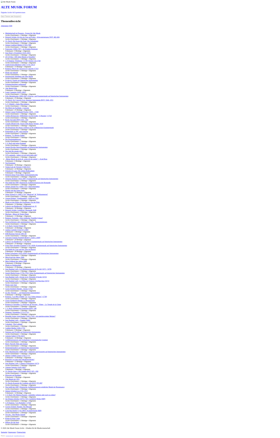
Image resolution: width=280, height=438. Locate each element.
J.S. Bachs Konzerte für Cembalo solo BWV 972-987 (23, 383)
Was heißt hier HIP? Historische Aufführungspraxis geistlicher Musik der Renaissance (35, 387)
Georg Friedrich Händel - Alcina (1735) (19, 289)
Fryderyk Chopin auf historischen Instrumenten (21, 80)
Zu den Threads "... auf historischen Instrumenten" (22, 293)
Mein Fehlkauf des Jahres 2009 (16, 261)
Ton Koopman (10, 163)
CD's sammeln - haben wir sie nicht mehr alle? (21, 155)
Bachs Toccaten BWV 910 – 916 (16, 120)
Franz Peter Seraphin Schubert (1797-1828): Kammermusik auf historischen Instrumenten (36, 245)
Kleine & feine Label (12, 418)
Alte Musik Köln (11, 88)
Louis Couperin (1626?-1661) (15, 92)
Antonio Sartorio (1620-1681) (15, 367)
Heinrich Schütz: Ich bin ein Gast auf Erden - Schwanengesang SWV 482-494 (32, 37)
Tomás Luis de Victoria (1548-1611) (17, 167)
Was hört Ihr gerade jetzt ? (14, 151)
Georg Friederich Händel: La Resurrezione (20, 301)
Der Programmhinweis (13, 139)
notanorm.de (9, 436)
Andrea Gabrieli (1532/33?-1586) (16, 230)
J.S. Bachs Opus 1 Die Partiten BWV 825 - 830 (21, 371)
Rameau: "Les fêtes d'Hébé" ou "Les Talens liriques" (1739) (26, 297)
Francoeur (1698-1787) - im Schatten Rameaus (21, 49)
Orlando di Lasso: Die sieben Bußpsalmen (19, 171)
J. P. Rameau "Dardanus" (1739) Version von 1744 (22, 61)
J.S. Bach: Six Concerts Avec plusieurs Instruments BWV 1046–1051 (29, 100)
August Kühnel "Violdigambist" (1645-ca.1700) (21, 198)
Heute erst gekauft (11, 72)
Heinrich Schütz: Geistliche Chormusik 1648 (20, 210)
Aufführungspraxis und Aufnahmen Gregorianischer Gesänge (26, 340)
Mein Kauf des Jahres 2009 (14, 257)
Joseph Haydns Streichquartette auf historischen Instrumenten (26, 147)
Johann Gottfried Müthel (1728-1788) (18, 45)
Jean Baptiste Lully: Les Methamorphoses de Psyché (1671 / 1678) (28, 269)
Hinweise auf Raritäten (13, 375)
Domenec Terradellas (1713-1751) (17, 312)
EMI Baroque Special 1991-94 (15, 234)
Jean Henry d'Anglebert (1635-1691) (18, 53)
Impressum (12, 432)
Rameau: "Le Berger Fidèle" (15, 135)
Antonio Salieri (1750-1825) (15, 336)
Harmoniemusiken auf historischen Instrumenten (22, 348)
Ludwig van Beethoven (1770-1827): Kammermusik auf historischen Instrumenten (33, 242)
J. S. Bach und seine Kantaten (15, 143)
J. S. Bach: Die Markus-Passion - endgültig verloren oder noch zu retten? (30, 395)
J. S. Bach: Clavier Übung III (15, 226)
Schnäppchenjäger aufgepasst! (15, 84)
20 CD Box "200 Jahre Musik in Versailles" (20, 57)
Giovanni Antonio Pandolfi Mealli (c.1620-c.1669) (22, 238)
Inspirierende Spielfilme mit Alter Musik (19, 76)
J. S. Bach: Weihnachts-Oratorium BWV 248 (20, 308)
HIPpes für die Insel (12, 422)
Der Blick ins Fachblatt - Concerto (17, 108)
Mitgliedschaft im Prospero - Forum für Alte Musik (22, 33)
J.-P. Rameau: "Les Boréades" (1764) (18, 403)
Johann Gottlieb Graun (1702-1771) (17, 356)
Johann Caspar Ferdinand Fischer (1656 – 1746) (22, 112)
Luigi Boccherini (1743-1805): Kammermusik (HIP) (23, 411)
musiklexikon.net (19, 436)
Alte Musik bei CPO (12, 379)
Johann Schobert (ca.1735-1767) (16, 391)
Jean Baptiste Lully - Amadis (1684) (17, 320)
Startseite (4, 432)
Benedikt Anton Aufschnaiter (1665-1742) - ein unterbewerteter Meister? (30, 316)
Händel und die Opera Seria (14, 190)
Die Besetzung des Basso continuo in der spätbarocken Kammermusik (29, 128)
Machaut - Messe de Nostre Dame (17, 214)
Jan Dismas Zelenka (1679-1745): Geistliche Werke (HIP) (25, 399)
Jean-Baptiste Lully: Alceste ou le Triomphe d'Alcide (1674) (26, 277)
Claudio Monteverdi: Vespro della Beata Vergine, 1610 (24, 124)
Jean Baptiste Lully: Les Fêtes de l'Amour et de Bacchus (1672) (27, 281)
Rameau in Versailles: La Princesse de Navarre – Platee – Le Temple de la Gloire (33, 304)
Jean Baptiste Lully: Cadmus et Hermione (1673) (22, 363)
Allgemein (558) (6, 26)
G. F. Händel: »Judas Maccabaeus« (17, 104)
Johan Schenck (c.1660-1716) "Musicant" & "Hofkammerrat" (26, 194)
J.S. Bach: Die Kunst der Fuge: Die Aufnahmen (21, 41)
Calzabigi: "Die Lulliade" (14, 324)
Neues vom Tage (11, 285)
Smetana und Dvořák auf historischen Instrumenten (23, 332)
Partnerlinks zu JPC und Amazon (16, 131)
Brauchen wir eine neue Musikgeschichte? (19, 359)
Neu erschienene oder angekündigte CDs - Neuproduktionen (26, 222)
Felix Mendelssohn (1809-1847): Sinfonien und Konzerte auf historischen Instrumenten (35, 352)
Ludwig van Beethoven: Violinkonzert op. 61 (21, 206)
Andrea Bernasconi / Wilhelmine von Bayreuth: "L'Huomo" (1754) (28, 116)
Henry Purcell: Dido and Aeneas (16, 344)
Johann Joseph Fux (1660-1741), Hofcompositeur (22, 186)
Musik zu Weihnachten (13, 265)
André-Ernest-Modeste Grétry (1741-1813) (20, 65)
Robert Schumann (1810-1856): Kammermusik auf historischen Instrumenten (32, 253)
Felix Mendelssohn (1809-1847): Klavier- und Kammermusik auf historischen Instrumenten (36, 96)
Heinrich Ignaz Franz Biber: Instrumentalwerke (21, 175)
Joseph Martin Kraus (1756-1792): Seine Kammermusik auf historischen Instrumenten (35, 273)
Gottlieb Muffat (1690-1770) (15, 328)
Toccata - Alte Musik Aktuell (15, 415)
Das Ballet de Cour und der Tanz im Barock (20, 249)
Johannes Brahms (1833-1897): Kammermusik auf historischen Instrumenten (31, 179)
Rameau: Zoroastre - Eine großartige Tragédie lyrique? (24, 218)
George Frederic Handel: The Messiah (18, 407)
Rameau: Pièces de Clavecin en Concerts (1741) (21, 69)
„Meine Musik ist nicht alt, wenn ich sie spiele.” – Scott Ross (26, 159)
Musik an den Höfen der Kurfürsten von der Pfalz (22, 202)
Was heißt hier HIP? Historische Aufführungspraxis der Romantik (28, 183)
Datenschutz (21, 432)
